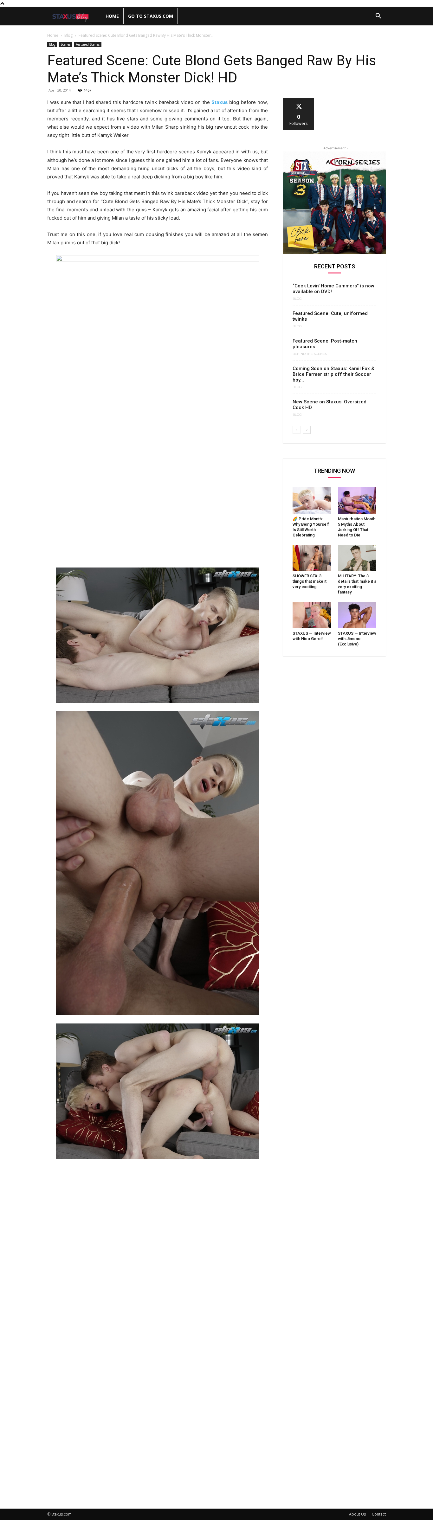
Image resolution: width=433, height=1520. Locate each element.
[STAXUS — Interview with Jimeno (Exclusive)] (357, 615)
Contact (379, 1514)
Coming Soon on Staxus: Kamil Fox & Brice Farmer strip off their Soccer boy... (333, 374)
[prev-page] (297, 430)
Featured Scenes (88, 44)
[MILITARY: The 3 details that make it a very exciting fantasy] (357, 558)
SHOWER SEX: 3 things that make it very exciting (309, 581)
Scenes (65, 44)
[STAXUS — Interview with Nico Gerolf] (312, 615)
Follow (298, 100)
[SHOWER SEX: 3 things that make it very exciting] (312, 558)
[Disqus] (157, 1251)
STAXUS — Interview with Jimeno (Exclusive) (357, 638)
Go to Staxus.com (150, 16)
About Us (357, 1514)
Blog (68, 35)
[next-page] (307, 430)
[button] (378, 17)
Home (112, 16)
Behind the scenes (310, 354)
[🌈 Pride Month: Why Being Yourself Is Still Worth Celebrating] (312, 500)
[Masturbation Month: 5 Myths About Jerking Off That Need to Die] (357, 500)
